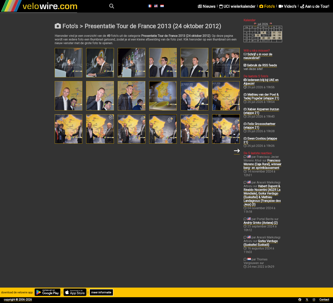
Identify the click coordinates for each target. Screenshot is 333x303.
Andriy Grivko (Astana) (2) (261, 223)
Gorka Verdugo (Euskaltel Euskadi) (261, 243)
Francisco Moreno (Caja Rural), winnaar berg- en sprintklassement (262, 164)
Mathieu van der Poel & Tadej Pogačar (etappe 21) (261, 96)
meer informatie (101, 292)
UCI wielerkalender (239, 6)
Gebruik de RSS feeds (262, 65)
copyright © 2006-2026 (18, 299)
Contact (324, 299)
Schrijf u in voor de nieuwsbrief (258, 56)
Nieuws (208, 6)
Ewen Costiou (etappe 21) (260, 140)
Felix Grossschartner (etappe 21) (259, 125)
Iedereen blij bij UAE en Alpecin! (261, 81)
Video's (289, 6)
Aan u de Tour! (316, 6)
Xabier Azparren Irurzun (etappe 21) (261, 111)
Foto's (269, 6)
